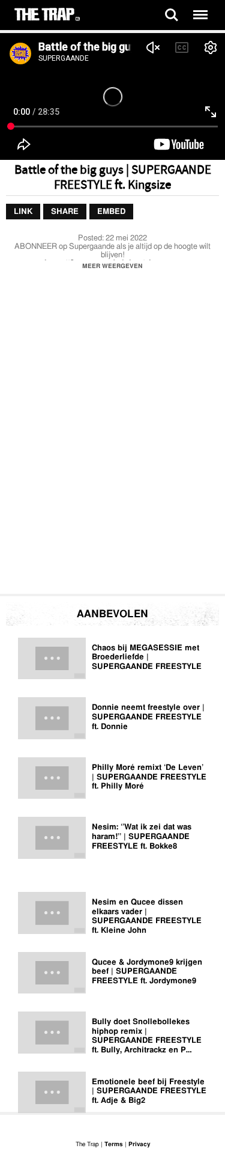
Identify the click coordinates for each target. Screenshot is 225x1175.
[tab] (23, 212)
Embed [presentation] (111, 212)
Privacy (139, 1144)
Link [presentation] (23, 212)
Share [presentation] (65, 212)
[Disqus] (112, 435)
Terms (113, 1144)
